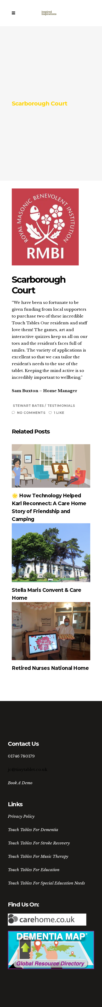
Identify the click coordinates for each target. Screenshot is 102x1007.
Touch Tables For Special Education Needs (46, 883)
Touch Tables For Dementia (33, 829)
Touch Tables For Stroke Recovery (39, 843)
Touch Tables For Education (33, 869)
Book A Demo (20, 782)
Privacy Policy (21, 816)
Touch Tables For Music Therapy (38, 856)
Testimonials (61, 406)
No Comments (31, 413)
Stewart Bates (29, 406)
